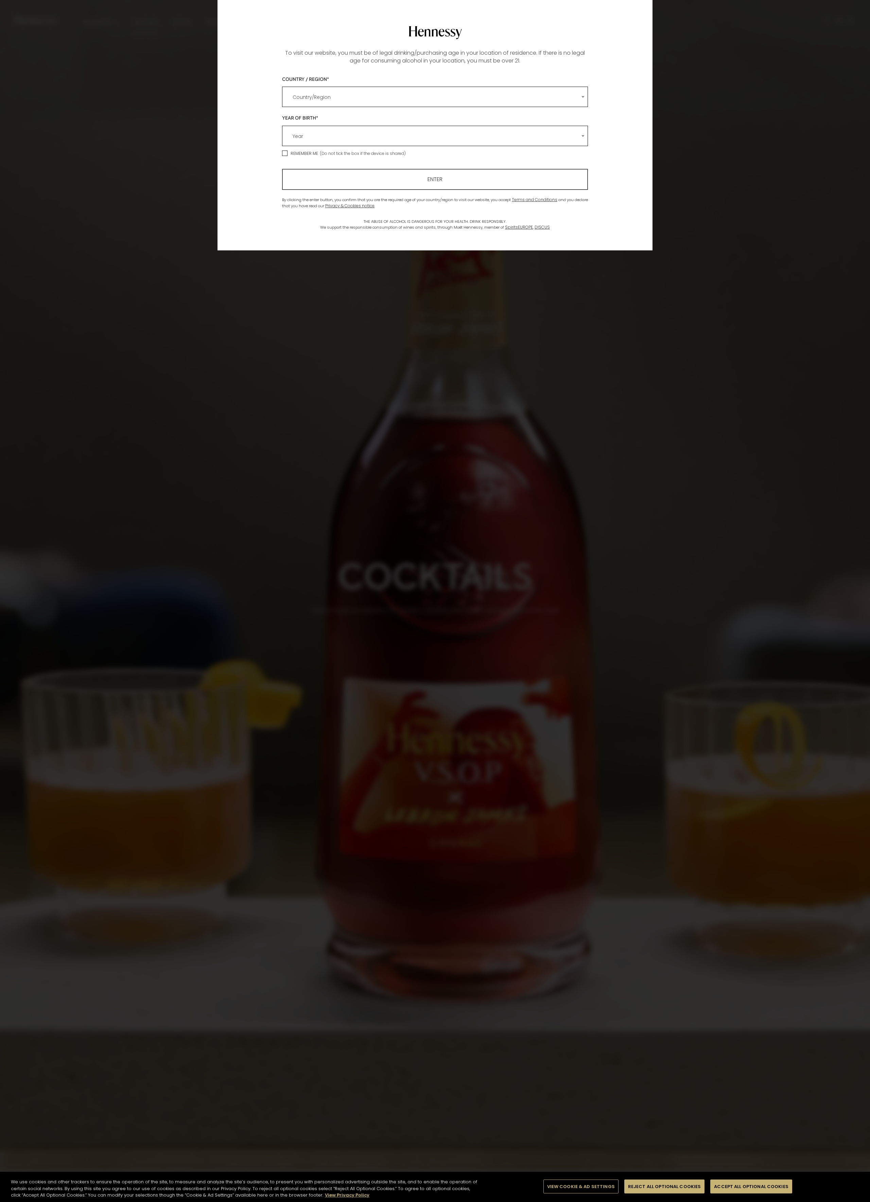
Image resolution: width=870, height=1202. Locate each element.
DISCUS (542, 227)
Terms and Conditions (534, 199)
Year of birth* (300, 118)
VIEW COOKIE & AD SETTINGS (581, 1186)
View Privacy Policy (347, 1195)
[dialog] (435, 601)
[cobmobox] (435, 97)
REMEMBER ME (304, 153)
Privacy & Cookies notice (350, 206)
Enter (435, 179)
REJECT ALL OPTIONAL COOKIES (664, 1186)
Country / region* (305, 79)
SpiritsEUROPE (519, 227)
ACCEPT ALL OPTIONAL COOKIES (751, 1186)
